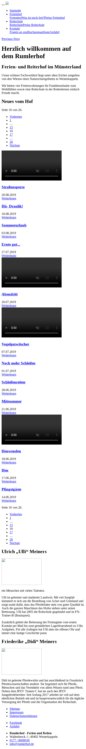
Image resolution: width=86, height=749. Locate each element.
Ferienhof (16, 14)
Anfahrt (54, 32)
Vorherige (16, 116)
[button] (7, 39)
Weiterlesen (9, 198)
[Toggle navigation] (3, 4)
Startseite (15, 10)
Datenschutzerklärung (23, 716)
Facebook (16, 722)
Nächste (15, 145)
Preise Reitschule (33, 25)
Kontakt (15, 28)
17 (11, 134)
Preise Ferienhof (54, 17)
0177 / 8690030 (20, 740)
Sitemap (15, 708)
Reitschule (16, 21)
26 (11, 142)
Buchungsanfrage (38, 32)
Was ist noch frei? (33, 17)
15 (11, 127)
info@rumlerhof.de (22, 744)
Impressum (16, 712)
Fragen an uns (18, 32)
